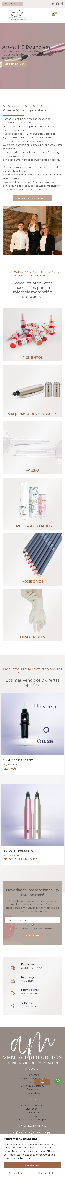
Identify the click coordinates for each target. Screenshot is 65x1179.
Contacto (32, 1116)
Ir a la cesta (32, 1112)
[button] (13, 4)
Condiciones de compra (32, 1119)
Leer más (10, 768)
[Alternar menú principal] (44, 15)
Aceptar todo (32, 1165)
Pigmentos (32, 1075)
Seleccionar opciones (20, 859)
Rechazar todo (46, 1173)
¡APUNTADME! (32, 935)
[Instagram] (52, 3)
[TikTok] (61, 3)
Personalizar (16, 1173)
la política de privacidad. (42, 928)
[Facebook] (57, 3)
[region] (32, 1156)
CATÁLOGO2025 (43, 1081)
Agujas (32, 1082)
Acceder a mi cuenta (32, 1105)
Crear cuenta (33, 1108)
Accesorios (32, 1089)
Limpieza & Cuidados (32, 1085)
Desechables (32, 1093)
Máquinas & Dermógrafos (32, 1078)
